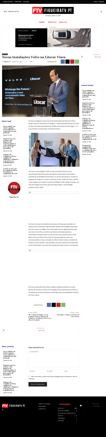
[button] (101, 11)
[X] (93, 11)
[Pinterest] (72, 62)
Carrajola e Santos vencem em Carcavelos (68, 316)
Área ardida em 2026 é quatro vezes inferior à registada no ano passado (9, 130)
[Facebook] (89, 11)
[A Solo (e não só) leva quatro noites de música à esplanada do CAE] (22, 170)
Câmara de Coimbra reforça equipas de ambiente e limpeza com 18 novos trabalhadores (10, 159)
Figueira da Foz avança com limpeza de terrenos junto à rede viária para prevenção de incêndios (9, 143)
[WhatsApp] (77, 62)
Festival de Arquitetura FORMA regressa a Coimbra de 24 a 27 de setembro (89, 149)
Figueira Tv (7, 61)
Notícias (4, 54)
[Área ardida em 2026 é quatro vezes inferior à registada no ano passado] (22, 128)
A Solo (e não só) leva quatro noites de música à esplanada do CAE (10, 171)
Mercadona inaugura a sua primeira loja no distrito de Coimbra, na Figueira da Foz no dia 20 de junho (39, 317)
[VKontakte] (15, 411)
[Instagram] (8, 411)
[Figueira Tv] (14, 188)
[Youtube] (96, 11)
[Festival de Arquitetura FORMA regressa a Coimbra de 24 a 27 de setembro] (100, 147)
